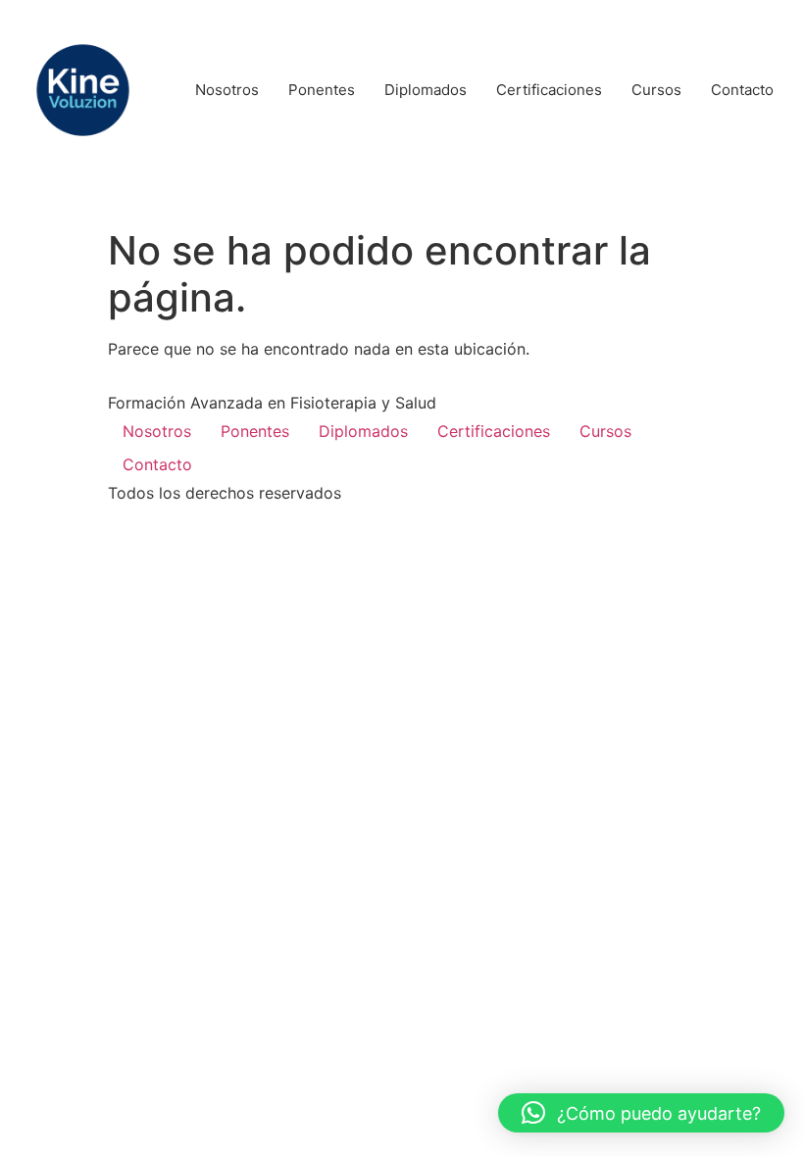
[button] (641, 1112)
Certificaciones (493, 431)
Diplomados (363, 431)
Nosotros (157, 431)
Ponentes (255, 431)
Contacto (157, 464)
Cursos (605, 431)
